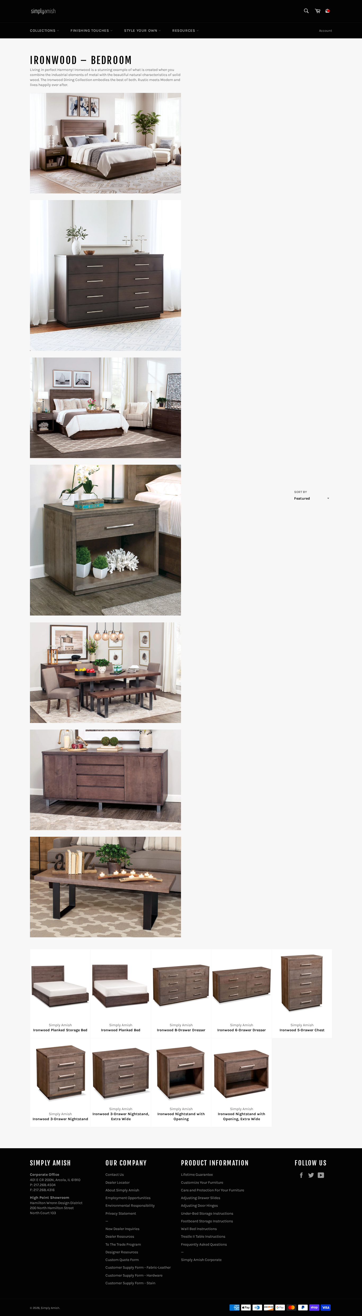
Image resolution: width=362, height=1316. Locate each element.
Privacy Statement (120, 1213)
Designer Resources (121, 1252)
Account (325, 31)
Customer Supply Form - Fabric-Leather (138, 1267)
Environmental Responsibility (130, 1205)
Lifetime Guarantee (197, 1174)
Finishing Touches (90, 30)
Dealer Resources (119, 1236)
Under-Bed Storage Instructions (207, 1213)
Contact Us (114, 1174)
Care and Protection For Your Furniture (212, 1190)
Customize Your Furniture (202, 1182)
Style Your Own (141, 30)
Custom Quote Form (122, 1260)
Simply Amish (50, 1308)
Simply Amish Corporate (201, 1260)
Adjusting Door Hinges (199, 1205)
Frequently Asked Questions (204, 1244)
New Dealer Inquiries (122, 1229)
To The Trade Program (123, 1244)
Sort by (300, 492)
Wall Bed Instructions (199, 1229)
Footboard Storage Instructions (207, 1221)
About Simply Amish (122, 1190)
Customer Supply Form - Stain (130, 1283)
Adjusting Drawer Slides (200, 1198)
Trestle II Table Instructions (203, 1236)
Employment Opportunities (128, 1198)
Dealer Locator (117, 1182)
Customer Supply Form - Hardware (133, 1275)
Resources (184, 30)
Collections (43, 30)
